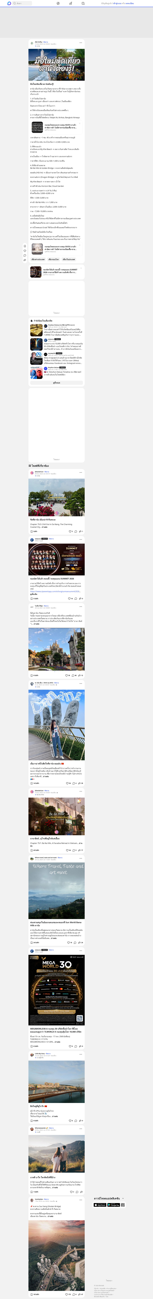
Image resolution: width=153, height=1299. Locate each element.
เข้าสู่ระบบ (117, 3)
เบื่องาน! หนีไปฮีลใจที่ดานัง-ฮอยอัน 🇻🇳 (47, 763)
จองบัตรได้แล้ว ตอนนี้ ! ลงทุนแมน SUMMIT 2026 (52, 578)
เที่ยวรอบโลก (53, 259)
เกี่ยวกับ (96, 1288)
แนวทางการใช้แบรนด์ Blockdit (103, 1295)
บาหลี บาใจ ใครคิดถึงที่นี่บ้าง (42, 1177)
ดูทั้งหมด (56, 383)
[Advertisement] (76, 22)
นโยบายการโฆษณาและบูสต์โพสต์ (104, 1290)
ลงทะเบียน (130, 3)
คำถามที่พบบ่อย (111, 1288)
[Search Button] (14, 3)
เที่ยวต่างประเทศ (38, 259)
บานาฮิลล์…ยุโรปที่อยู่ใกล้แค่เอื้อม (45, 838)
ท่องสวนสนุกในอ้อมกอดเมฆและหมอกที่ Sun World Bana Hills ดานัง (55, 924)
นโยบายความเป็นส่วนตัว (101, 1292)
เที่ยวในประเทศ (69, 259)
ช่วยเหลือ (102, 1288)
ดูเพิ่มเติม (33, 594)
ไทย (107, 1297)
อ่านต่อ (44, 527)
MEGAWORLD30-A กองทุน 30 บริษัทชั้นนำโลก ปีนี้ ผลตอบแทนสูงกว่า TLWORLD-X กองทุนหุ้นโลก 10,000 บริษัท (55, 1030)
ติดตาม (46, 42)
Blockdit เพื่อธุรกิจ (99, 1297)
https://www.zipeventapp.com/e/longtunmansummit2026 (54, 591)
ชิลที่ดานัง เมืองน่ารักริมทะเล (42, 519)
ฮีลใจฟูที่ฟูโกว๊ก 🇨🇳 (38, 1106)
